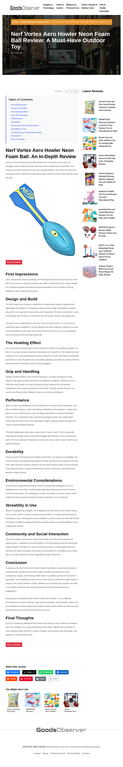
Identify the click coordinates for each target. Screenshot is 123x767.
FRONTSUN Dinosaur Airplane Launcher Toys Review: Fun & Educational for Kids (108, 125)
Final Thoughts (18, 139)
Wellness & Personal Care (72, 6)
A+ (76, 91)
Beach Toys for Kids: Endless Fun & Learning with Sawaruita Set (107, 141)
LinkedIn (63, 672)
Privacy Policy (73, 753)
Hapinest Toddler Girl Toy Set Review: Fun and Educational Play (108, 195)
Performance (17, 119)
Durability (15, 122)
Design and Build (19, 108)
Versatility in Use (18, 129)
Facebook (14, 672)
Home (15, 22)
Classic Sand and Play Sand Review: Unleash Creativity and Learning (107, 106)
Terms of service (57, 753)
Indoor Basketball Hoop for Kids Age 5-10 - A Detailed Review (107, 159)
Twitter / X (30, 672)
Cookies (86, 753)
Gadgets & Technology (48, 6)
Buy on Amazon (14, 262)
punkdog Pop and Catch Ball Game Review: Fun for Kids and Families (107, 213)
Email (41, 679)
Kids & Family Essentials (104, 8)
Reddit (13, 679)
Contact (37, 753)
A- (66, 91)
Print (54, 679)
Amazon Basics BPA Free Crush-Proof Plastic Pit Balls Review (106, 270)
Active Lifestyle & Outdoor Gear (89, 6)
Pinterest (27, 679)
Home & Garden (60, 6)
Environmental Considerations (25, 125)
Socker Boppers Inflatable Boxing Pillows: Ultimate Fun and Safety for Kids (107, 179)
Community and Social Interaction (26, 132)
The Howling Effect (19, 112)
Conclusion (16, 136)
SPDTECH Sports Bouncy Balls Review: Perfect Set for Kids (107, 231)
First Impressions (19, 105)
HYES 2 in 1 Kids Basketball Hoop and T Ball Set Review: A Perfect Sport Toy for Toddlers (107, 252)
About (45, 753)
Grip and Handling (19, 115)
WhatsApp (47, 672)
